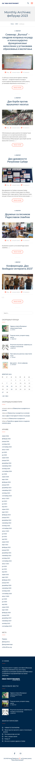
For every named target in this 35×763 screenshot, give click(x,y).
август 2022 (5, 531)
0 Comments (26, 72)
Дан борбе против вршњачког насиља (17, 103)
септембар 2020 (7, 593)
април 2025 (5, 457)
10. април (12, 329)
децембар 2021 (6, 552)
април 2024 (5, 476)
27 (3, 392)
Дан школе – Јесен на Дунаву (19, 363)
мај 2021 (4, 572)
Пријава (4, 639)
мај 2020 (4, 604)
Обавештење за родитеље (17, 418)
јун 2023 (4, 504)
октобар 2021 (6, 558)
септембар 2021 (7, 561)
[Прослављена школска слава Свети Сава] (5, 356)
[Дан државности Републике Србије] (17, 174)
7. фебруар (17, 262)
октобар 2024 (6, 468)
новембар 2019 (6, 620)
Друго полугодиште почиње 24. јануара (18, 415)
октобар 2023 (6, 493)
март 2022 (5, 544)
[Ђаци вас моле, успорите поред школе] (5, 337)
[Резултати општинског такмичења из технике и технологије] (5, 347)
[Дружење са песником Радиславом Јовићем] (17, 230)
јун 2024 (4, 474)
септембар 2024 (7, 471)
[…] (26, 83)
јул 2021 (4, 566)
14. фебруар (17, 210)
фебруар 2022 (6, 547)
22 (11, 389)
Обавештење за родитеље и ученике (18, 413)
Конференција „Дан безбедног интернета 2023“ (17, 267)
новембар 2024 (6, 466)
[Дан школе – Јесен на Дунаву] (5, 365)
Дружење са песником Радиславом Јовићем (17, 215)
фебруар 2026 (6, 438)
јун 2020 (4, 601)
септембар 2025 (7, 447)
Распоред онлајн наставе (12, 734)
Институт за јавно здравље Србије (15, 741)
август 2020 (5, 596)
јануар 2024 (5, 485)
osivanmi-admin (16, 72)
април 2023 (5, 509)
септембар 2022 (7, 528)
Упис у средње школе (11, 736)
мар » (7, 396)
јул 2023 (4, 501)
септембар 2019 (7, 626)
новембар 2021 (6, 555)
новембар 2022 (6, 523)
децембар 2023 (6, 487)
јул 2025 (4, 452)
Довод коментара (7, 644)
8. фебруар (13, 348)
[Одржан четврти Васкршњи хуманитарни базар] (5, 328)
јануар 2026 (5, 441)
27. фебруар (17, 30)
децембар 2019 (6, 618)
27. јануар (12, 357)
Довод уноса (6, 641)
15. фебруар (17, 155)
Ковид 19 (7, 739)
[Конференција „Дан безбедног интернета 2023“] (17, 281)
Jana (3, 415)
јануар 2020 (5, 615)
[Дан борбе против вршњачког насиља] (17, 117)
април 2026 (5, 436)
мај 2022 (4, 539)
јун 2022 (4, 536)
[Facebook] (14, 753)
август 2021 (5, 563)
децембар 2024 (6, 463)
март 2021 (5, 577)
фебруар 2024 (6, 482)
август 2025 (5, 449)
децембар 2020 (6, 585)
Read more (17, 87)
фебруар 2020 (6, 612)
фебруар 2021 (6, 580)
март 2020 (5, 610)
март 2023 (5, 512)
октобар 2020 (6, 591)
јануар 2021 (5, 582)
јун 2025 (4, 455)
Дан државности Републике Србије (17, 160)
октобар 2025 (6, 444)
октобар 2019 (6, 623)
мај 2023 (4, 506)
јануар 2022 (5, 550)
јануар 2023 (5, 517)
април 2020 (5, 607)
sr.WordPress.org (7, 647)
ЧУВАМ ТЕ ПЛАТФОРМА (12, 727)
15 (11, 386)
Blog (8, 72)
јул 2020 (4, 599)
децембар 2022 (6, 520)
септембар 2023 (7, 495)
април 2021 (5, 574)
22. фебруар (17, 97)
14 (7, 386)
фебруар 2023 (6, 514)
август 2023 (5, 498)
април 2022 (5, 542)
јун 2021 (4, 569)
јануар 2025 (5, 460)
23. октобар (13, 364)
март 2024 (5, 479)
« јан (3, 396)
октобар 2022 (6, 525)
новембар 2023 (6, 490)
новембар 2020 (6, 588)
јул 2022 (4, 533)
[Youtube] (20, 753)
